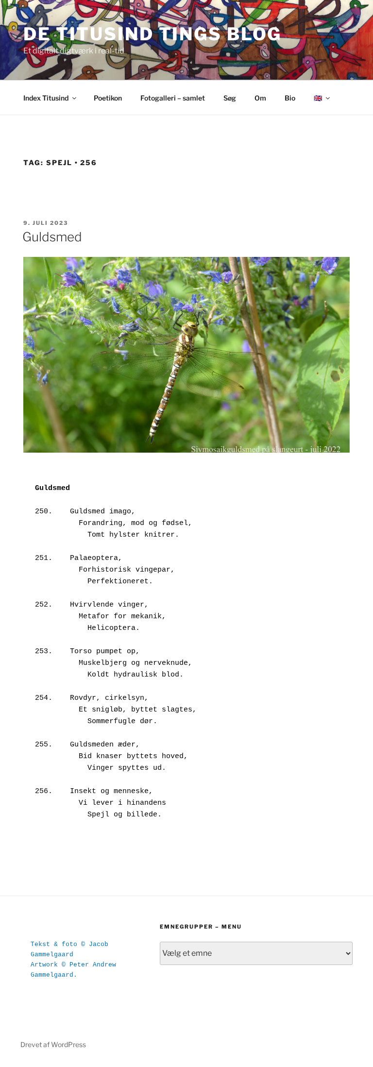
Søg (229, 98)
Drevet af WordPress (53, 1044)
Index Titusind (45, 98)
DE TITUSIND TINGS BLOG (152, 34)
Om (260, 98)
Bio (290, 98)
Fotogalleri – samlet (172, 98)
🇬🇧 (318, 98)
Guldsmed (52, 236)
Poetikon (108, 98)
